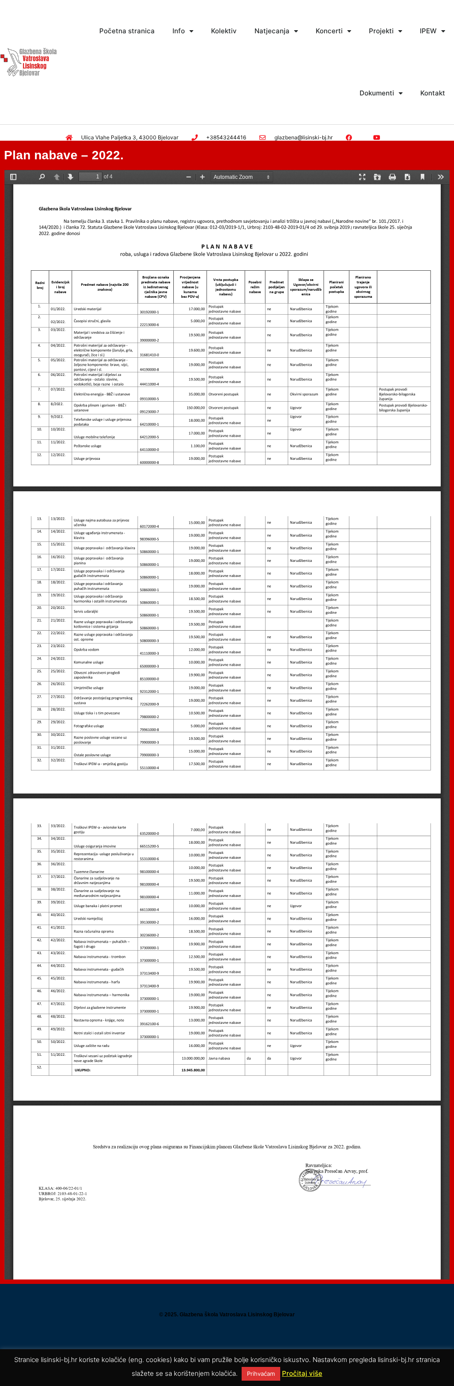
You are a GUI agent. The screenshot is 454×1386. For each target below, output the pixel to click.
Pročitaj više (302, 1373)
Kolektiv (224, 31)
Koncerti (329, 31)
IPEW (428, 31)
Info (178, 31)
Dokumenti (377, 93)
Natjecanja (272, 31)
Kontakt (432, 93)
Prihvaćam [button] (261, 1373)
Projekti (381, 31)
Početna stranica (127, 31)
